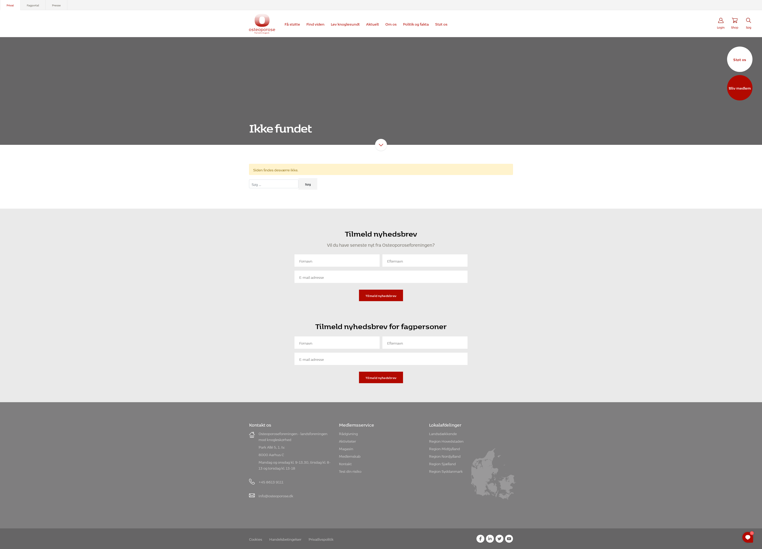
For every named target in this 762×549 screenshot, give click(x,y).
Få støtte (292, 23)
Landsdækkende (443, 433)
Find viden (315, 23)
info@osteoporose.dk (276, 495)
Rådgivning (348, 433)
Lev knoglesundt (345, 23)
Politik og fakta (416, 23)
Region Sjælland (442, 463)
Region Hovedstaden (446, 440)
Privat (10, 4)
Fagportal (33, 4)
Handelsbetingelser (285, 538)
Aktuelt (372, 23)
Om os (391, 23)
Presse (56, 4)
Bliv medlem (740, 87)
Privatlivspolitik (321, 538)
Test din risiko (350, 470)
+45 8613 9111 (271, 481)
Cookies (255, 538)
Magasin (346, 448)
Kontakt (345, 463)
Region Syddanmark (446, 470)
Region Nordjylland (445, 455)
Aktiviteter (347, 440)
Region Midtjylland (444, 448)
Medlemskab (350, 455)
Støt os (739, 59)
